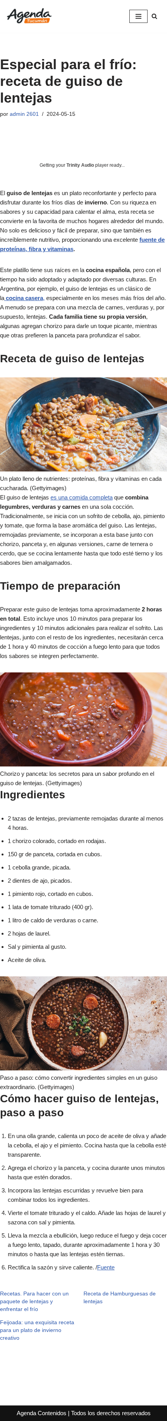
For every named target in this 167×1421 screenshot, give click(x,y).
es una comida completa (81, 497)
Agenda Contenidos (41, 1413)
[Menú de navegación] (138, 16)
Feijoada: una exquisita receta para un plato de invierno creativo (37, 1330)
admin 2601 (24, 114)
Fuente (106, 1267)
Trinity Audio (80, 165)
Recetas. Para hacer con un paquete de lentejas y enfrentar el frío (34, 1301)
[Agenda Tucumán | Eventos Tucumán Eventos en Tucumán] (29, 16)
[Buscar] (154, 16)
